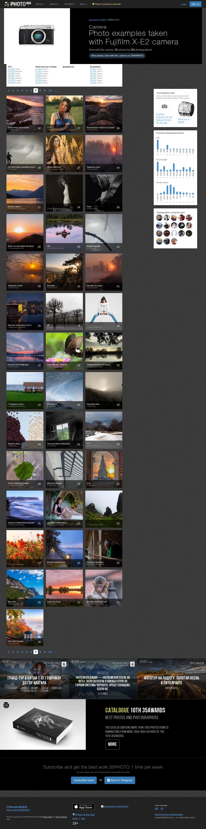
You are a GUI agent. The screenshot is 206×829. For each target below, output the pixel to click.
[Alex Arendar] (174, 217)
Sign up (195, 4)
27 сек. (93, 71)
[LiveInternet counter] (13, 813)
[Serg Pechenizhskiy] (181, 217)
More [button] (83, 4)
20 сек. (93, 76)
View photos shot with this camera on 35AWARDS (117, 55)
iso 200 (11, 71)
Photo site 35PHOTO (17, 807)
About (75, 818)
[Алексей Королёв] (159, 217)
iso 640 (11, 82)
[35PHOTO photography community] (17, 4)
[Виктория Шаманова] (174, 225)
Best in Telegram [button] (121, 780)
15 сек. (93, 80)
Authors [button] (54, 4)
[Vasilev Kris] (167, 233)
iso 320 (11, 76)
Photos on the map (85, 814)
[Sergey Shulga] (167, 241)
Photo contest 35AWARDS (18, 810)
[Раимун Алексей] (159, 241)
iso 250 (11, 73)
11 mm (38, 71)
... (56, 90)
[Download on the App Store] (86, 806)
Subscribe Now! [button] (84, 780)
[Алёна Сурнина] (181, 225)
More (112, 744)
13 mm (38, 76)
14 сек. (93, 82)
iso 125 (11, 69)
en (156, 808)
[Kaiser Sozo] (167, 217)
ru (162, 808)
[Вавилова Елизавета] (159, 225)
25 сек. (93, 73)
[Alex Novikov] (174, 233)
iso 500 (11, 80)
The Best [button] (69, 4)
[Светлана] (189, 217)
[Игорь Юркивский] (181, 233)
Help (83, 818)
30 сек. (93, 69)
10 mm (38, 69)
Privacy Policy (47, 817)
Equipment (93, 20)
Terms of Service (61, 817)
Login (184, 4)
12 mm (38, 73)
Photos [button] (39, 4)
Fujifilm (103, 20)
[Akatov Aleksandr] (189, 233)
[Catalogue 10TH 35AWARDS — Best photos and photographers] (43, 724)
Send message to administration (169, 814)
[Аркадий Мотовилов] (159, 233)
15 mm (38, 80)
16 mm (38, 82)
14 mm (38, 78)
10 (50, 90)
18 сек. (93, 78)
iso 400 (11, 78)
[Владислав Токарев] (167, 225)
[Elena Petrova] (174, 241)
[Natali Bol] (189, 225)
